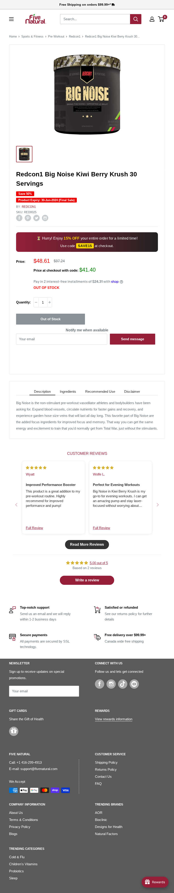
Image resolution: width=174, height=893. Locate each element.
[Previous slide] (16, 505)
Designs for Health (108, 827)
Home (13, 36)
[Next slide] (157, 505)
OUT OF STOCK (46, 288)
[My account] (152, 19)
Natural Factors (106, 834)
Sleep (13, 878)
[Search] (135, 19)
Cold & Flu (16, 857)
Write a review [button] (87, 580)
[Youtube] (134, 684)
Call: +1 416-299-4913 (25, 762)
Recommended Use (100, 391)
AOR (98, 813)
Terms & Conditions (23, 820)
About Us (16, 813)
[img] (36, 468)
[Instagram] (111, 684)
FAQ (98, 783)
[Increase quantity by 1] (49, 302)
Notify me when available (87, 330)
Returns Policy (106, 769)
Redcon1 (74, 36)
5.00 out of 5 (99, 563)
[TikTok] (122, 684)
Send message (132, 339)
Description (42, 391)
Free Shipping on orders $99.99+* (85, 4)
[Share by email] (45, 218)
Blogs (13, 834)
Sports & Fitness (32, 36)
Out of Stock (50, 319)
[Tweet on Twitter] (36, 218)
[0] (161, 19)
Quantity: (23, 302)
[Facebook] (99, 684)
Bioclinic (101, 820)
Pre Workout (56, 36)
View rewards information (113, 719)
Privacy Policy (19, 827)
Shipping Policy (106, 762)
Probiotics (16, 871)
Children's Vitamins (23, 864)
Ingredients (68, 391)
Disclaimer (132, 391)
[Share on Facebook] (19, 218)
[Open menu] (11, 19)
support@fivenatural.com (39, 769)
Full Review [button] (34, 528)
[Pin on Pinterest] (28, 218)
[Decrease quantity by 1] (36, 302)
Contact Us (103, 776)
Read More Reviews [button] (87, 544)
